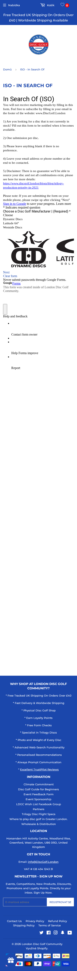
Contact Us (14, 921)
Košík (50, 5)
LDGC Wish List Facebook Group (38, 804)
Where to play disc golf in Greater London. (38, 819)
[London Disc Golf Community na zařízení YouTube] (70, 933)
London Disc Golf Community (42, 944)
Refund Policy (57, 921)
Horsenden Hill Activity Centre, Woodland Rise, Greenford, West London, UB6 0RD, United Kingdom (38, 843)
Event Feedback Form (39, 794)
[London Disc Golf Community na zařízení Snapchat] (63, 933)
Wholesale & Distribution (38, 824)
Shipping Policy (23, 925)
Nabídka (14, 5)
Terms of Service (49, 925)
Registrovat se (60, 902)
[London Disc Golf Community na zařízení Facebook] (48, 933)
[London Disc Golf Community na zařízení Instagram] (56, 933)
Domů (7, 69)
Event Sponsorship (38, 799)
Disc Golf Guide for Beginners (38, 789)
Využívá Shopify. (37, 948)
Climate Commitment (39, 784)
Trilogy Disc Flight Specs (38, 814)
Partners (38, 809)
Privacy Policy (35, 921)
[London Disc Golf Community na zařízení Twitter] (41, 933)
